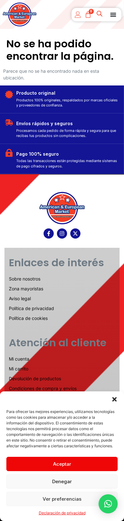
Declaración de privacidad (62, 513)
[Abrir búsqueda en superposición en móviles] (100, 14)
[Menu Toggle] (113, 14)
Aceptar (62, 464)
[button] (114, 399)
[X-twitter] (75, 233)
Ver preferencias (62, 499)
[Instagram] (62, 233)
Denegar (62, 481)
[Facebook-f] (49, 233)
